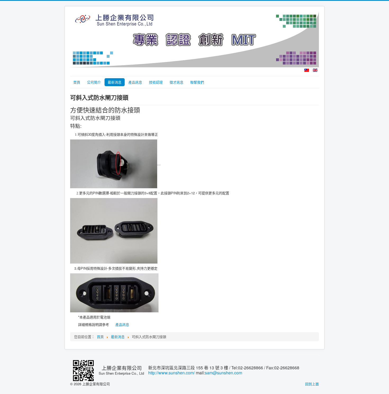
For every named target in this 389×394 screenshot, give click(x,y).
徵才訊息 (176, 82)
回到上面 (312, 383)
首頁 (76, 82)
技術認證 (156, 82)
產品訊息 (135, 82)
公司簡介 (94, 82)
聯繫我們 (197, 82)
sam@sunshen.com (223, 373)
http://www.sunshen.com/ (171, 373)
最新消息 (114, 82)
